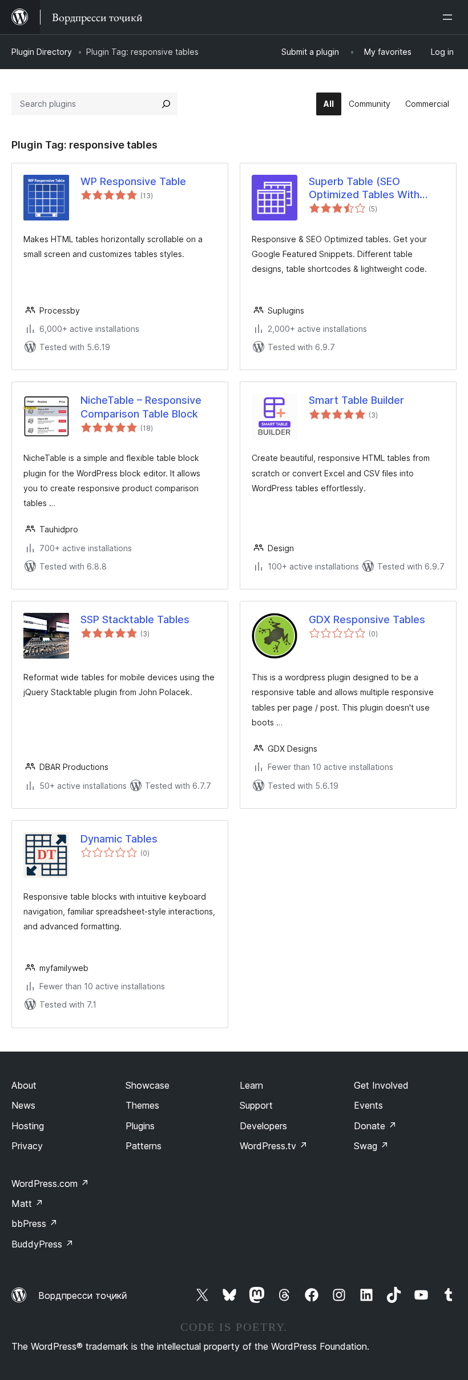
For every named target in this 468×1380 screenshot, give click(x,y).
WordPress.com (50, 1183)
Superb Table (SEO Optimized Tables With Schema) (364, 188)
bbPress (34, 1223)
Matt (27, 1203)
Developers (263, 1126)
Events (368, 1105)
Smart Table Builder (356, 400)
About (24, 1085)
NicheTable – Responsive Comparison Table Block (140, 406)
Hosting (27, 1126)
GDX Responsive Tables (367, 619)
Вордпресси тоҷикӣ (82, 1295)
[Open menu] (449, 17)
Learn (251, 1085)
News (23, 1105)
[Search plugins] (166, 104)
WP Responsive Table (133, 181)
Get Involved (381, 1085)
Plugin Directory (41, 52)
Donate (375, 1126)
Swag (371, 1146)
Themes (142, 1105)
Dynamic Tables (119, 839)
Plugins (140, 1126)
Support (256, 1105)
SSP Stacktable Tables (134, 619)
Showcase (148, 1085)
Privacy (27, 1146)
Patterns (144, 1146)
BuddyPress (42, 1244)
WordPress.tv (274, 1146)
